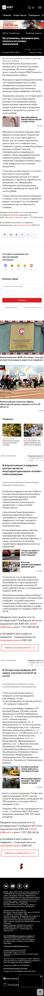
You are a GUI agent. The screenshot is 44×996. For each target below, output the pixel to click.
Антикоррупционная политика (15, 968)
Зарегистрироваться (32, 307)
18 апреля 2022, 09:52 (10, 52)
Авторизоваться (12, 307)
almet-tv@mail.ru (15, 217)
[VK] (6, 886)
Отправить (22, 300)
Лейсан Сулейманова (11, 33)
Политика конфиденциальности (16, 946)
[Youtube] (12, 886)
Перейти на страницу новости (18, 648)
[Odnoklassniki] (19, 886)
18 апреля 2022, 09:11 (36, 458)
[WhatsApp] (22, 234)
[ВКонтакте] (4, 234)
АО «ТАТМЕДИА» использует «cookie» (18, 936)
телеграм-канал (23, 225)
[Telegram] (10, 234)
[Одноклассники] (16, 234)
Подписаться (30, 984)
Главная (6, 15)
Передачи (34, 15)
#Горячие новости (34, 33)
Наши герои (19, 15)
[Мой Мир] (28, 234)
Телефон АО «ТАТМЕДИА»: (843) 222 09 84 (20, 971)
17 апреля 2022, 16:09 (36, 662)
